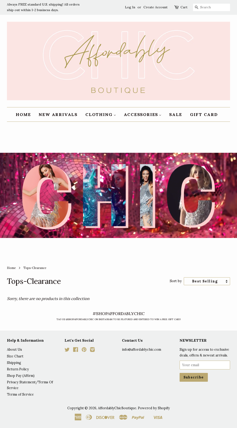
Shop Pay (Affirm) (20, 375)
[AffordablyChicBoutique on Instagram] (92, 350)
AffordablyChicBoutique (117, 408)
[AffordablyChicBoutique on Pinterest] (84, 350)
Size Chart (15, 356)
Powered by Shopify (154, 408)
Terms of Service (20, 394)
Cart (184, 7)
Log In (130, 7)
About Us (14, 349)
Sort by (176, 281)
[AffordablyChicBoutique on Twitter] (67, 350)
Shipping (14, 362)
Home (11, 268)
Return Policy (18, 369)
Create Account (155, 7)
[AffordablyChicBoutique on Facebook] (75, 350)
